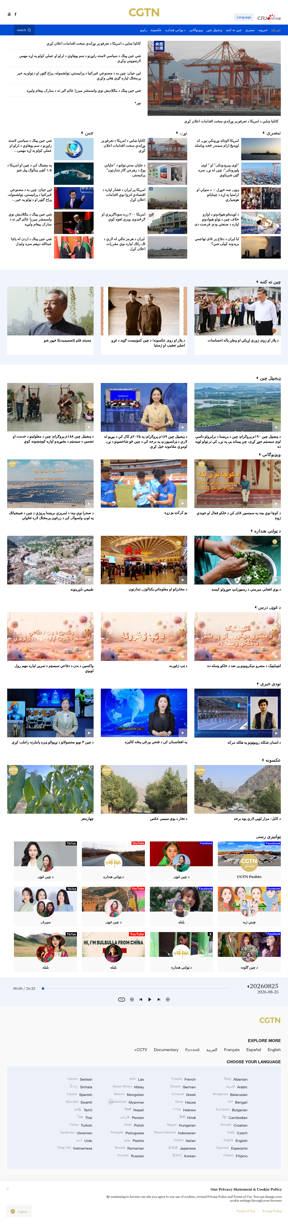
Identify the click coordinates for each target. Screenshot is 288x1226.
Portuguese (127, 1133)
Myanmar (126, 1102)
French (184, 1079)
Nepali (134, 1110)
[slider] (43, 988)
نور (138, 103)
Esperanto (232, 1148)
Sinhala (81, 1087)
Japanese (182, 1148)
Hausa (185, 1102)
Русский (192, 1049)
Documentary (166, 1049)
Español (253, 1049)
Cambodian (235, 1117)
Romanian (129, 1148)
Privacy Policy (272, 1211)
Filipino (235, 1156)
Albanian (236, 1079)
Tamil (83, 1110)
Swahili (79, 1102)
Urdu (84, 1140)
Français (232, 1049)
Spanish (79, 1094)
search (21, 30)
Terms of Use (245, 1211)
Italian (185, 1140)
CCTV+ (140, 1049)
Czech (237, 1133)
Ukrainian (76, 1133)
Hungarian (181, 1125)
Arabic (237, 1087)
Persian (132, 1117)
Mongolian (129, 1094)
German (183, 1087)
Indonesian (175, 1133)
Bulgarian (232, 1110)
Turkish (81, 1125)
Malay (128, 1087)
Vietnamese (74, 1148)
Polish (134, 1125)
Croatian (234, 1125)
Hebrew (184, 1110)
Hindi (188, 1117)
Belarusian (230, 1094)
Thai (85, 1117)
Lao (137, 1079)
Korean (184, 1156)
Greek (184, 1094)
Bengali (238, 1102)
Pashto (134, 1140)
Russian (130, 1156)
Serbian (80, 1079)
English (274, 1049)
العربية (211, 1049)
